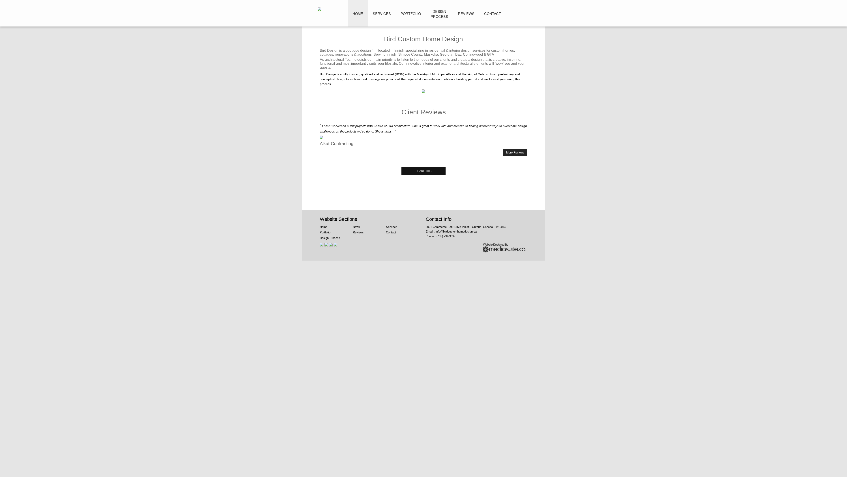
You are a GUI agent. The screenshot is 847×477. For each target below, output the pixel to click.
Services (382, 13)
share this (423, 171)
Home (357, 13)
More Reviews (515, 152)
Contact (492, 13)
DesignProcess (439, 14)
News (356, 227)
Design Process (330, 238)
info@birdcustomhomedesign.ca (456, 231)
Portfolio (411, 13)
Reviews (466, 13)
